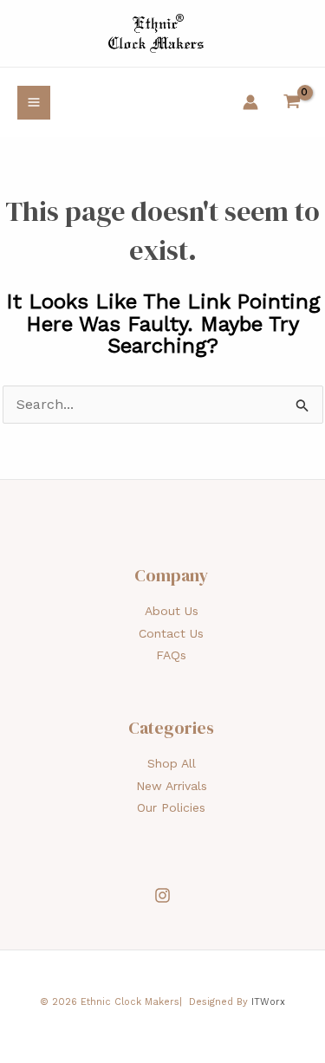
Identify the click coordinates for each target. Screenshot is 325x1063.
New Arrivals (171, 786)
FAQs (171, 655)
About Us (171, 611)
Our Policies (171, 807)
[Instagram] (162, 895)
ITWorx (268, 1002)
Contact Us (171, 633)
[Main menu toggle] (33, 102)
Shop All (171, 763)
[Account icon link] (250, 102)
